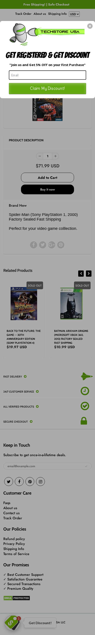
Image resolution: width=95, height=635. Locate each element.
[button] (90, 26)
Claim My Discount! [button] (47, 88)
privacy (47, 114)
